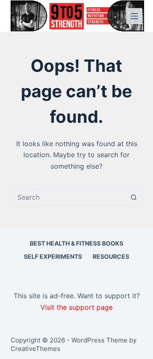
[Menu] (134, 16)
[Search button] (134, 197)
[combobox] (68, 197)
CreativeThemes (35, 349)
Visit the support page (76, 307)
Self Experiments (53, 256)
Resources (111, 256)
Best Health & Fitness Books (76, 243)
